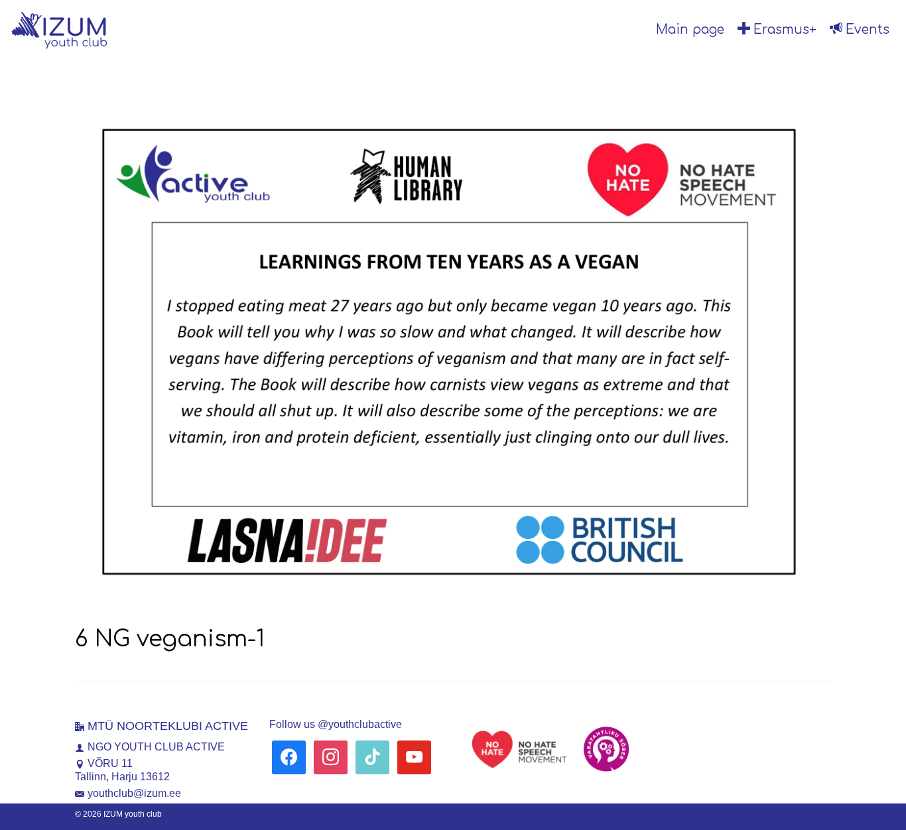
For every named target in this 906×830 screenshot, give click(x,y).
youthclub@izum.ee (134, 793)
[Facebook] (289, 756)
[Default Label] (372, 756)
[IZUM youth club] (100, 30)
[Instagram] (331, 756)
